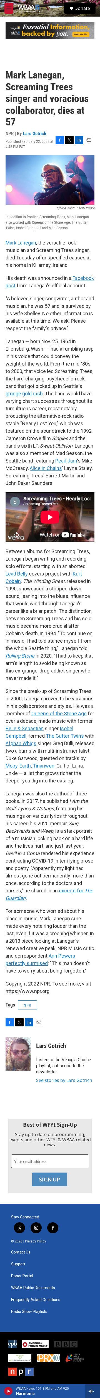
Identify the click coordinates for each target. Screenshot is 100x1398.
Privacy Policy (35, 1241)
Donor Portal (22, 1276)
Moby (12, 766)
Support (18, 1264)
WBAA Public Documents (33, 1288)
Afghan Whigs (21, 743)
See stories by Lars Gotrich (64, 1080)
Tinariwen (43, 766)
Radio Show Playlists (29, 1312)
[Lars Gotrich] (18, 1054)
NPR (27, 1005)
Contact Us (20, 1252)
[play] (8, 1391)
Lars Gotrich (34, 133)
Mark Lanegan (21, 243)
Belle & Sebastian (25, 728)
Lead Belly (17, 574)
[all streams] (92, 1391)
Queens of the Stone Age (59, 713)
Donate (82, 8)
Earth (25, 766)
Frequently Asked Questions (35, 1300)
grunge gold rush (24, 393)
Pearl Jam (66, 461)
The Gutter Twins (65, 736)
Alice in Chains (46, 468)
